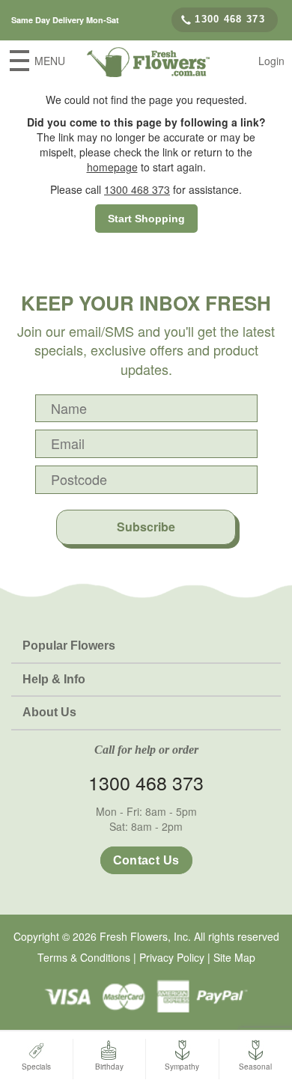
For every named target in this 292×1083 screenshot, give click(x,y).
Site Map (234, 957)
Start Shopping (146, 219)
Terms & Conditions (83, 957)
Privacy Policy (171, 957)
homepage (112, 166)
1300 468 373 (230, 19)
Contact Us (146, 860)
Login (271, 60)
